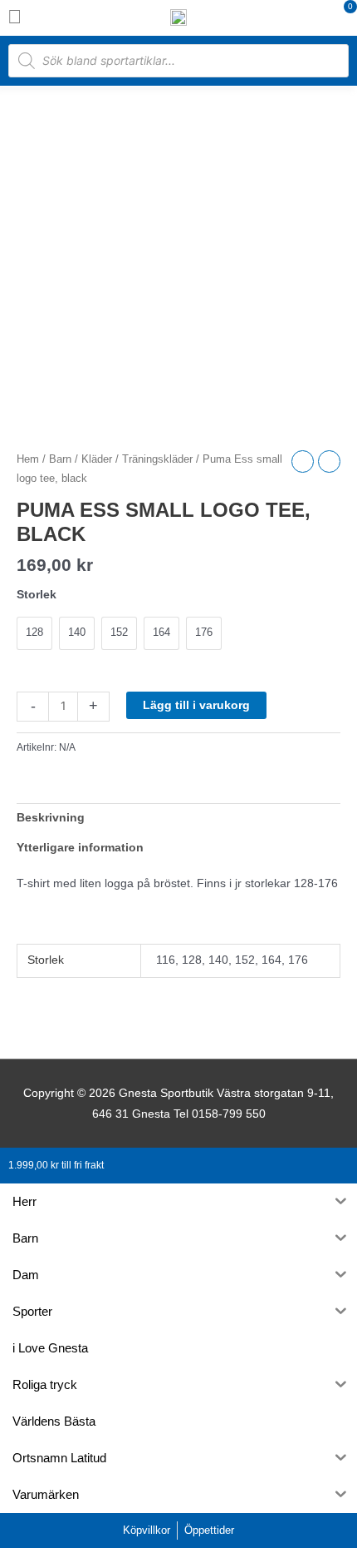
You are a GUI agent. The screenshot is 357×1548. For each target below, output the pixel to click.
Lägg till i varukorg (196, 705)
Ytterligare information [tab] (80, 847)
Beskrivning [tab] (51, 817)
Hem (28, 459)
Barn (60, 459)
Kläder (96, 459)
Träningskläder (157, 459)
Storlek (36, 594)
